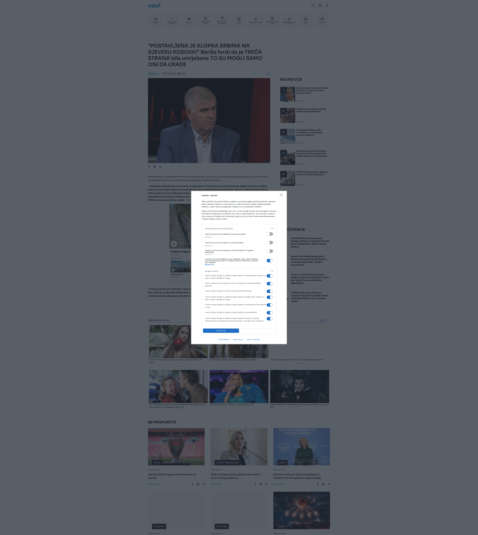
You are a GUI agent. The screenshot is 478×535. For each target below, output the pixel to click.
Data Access (238, 339)
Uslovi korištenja (253, 339)
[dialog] (239, 267)
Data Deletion (224, 339)
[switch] (270, 234)
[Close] (282, 195)
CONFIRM (221, 331)
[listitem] (239, 228)
